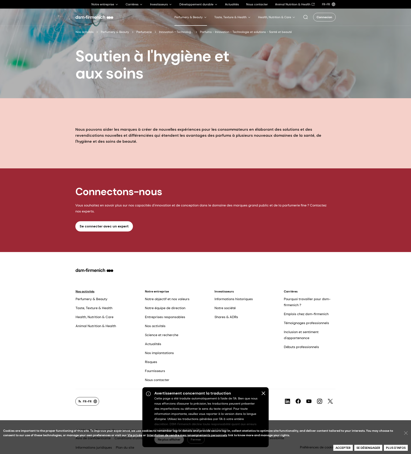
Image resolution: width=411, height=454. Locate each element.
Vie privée (135, 435)
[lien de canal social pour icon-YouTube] (309, 401)
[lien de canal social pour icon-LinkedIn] (287, 401)
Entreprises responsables (165, 317)
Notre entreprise (157, 291)
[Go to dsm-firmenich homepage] (94, 17)
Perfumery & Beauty (115, 32)
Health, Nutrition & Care (94, 317)
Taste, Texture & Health (94, 308)
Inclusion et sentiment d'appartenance (301, 335)
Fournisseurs (155, 371)
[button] (305, 17)
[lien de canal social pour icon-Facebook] (298, 401)
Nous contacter (157, 380)
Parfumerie (144, 32)
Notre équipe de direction (165, 308)
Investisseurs (224, 291)
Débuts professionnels (301, 347)
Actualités (153, 344)
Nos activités (85, 32)
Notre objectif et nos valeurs (167, 299)
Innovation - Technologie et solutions (176, 32)
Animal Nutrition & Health (96, 326)
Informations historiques (233, 299)
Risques (151, 362)
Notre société (225, 308)
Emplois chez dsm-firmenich (306, 314)
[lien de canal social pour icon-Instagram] (319, 401)
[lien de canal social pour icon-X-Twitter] (330, 401)
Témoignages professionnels (306, 323)
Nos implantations (159, 353)
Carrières (291, 291)
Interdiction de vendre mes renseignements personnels (187, 435)
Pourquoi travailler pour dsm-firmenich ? (307, 302)
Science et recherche (161, 335)
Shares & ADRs (226, 317)
